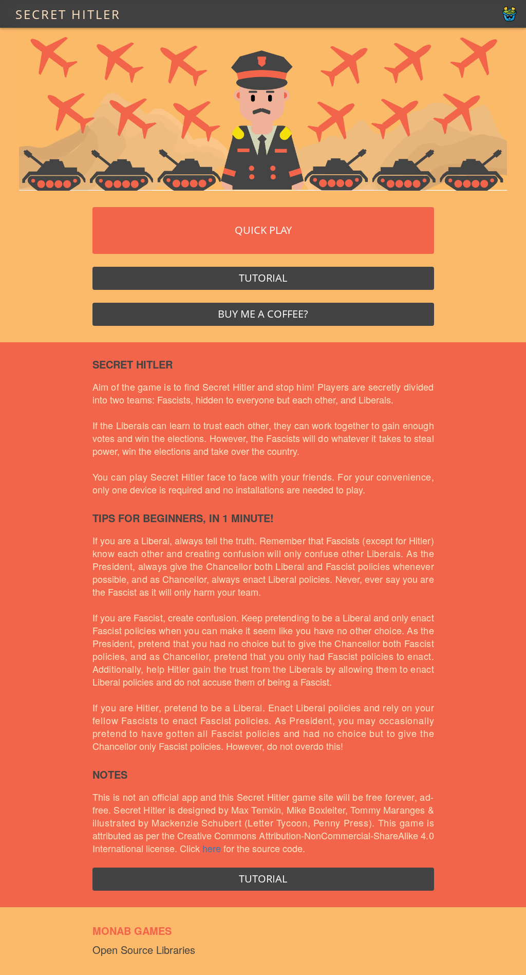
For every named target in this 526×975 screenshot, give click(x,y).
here (211, 848)
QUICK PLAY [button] (263, 230)
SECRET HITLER (68, 14)
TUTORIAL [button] (263, 278)
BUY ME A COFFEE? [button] (263, 314)
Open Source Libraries (143, 949)
